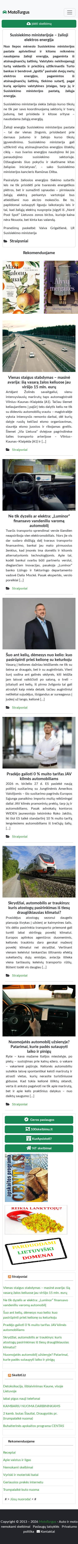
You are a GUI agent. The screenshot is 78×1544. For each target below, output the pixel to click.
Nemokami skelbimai (18, 1467)
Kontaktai (47, 1531)
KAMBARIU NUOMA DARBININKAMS (31, 1406)
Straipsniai (19, 449)
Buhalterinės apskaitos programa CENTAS (33, 1426)
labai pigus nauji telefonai (21, 1398)
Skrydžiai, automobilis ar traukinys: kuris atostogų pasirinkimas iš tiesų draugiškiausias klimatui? (36, 1342)
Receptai (9, 1452)
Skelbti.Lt (19, 1375)
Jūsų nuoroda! (20, 1499)
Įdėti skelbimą (41, 23)
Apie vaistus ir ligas (17, 1460)
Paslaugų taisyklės (46, 1526)
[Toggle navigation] (70, 12)
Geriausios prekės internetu (23, 1482)
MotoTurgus (18, 12)
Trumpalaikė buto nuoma (21, 1489)
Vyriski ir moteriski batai (20, 1475)
